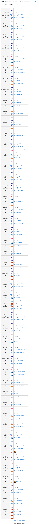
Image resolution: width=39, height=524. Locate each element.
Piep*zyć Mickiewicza (18, 481)
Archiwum (20, 520)
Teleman (2, 1)
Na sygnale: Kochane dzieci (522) (18, 50)
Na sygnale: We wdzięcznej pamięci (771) (19, 300)
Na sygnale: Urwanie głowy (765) (18, 154)
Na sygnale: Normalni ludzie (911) (18, 127)
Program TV (10, 1)
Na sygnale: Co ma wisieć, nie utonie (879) (19, 168)
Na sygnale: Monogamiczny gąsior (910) (18, 83)
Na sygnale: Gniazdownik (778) (17, 437)
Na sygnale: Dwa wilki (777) (17, 412)
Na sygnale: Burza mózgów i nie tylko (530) (19, 382)
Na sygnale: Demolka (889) (17, 407)
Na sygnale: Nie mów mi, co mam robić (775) (19, 374)
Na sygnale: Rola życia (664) (17, 511)
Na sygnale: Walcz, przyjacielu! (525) (18, 69)
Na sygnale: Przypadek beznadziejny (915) (19, 385)
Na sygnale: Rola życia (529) (17, 250)
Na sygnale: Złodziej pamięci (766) (18, 198)
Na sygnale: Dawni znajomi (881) (18, 212)
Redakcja (15, 520)
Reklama (17, 520)
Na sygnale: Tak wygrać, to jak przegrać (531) (19, 445)
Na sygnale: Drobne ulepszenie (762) (18, 105)
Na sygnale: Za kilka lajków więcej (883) (18, 360)
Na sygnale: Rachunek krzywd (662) (18, 264)
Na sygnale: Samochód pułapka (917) (18, 426)
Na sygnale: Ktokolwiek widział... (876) (18, 121)
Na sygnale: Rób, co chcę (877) (17, 124)
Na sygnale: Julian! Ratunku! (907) (18, 289)
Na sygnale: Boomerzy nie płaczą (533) (18, 503)
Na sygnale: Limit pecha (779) (17, 440)
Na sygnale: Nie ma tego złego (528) (18, 209)
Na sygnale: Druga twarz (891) (17, 9)
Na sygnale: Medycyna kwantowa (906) (18, 286)
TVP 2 (11, 80)
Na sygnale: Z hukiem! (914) (17, 176)
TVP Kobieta (11, 102)
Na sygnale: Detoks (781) (17, 467)
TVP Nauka (11, 9)
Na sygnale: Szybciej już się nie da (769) (18, 242)
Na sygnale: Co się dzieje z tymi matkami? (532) (19, 448)
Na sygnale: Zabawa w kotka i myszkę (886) (19, 272)
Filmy (20, 1)
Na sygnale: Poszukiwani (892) (17, 492)
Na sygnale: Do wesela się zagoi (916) (18, 423)
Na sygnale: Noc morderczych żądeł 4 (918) (19, 500)
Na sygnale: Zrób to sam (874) (17, 91)
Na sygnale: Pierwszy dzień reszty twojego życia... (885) (20, 149)
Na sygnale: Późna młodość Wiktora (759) (19, 25)
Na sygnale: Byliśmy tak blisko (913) (18, 245)
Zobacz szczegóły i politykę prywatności (30, 522)
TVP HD (12, 25)
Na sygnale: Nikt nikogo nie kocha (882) (18, 223)
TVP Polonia (11, 261)
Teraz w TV (16, 1)
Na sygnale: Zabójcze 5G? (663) (17, 514)
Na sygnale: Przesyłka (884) (17, 102)
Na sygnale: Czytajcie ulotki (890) (18, 434)
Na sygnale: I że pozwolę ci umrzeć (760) (19, 58)
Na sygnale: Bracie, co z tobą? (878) (18, 165)
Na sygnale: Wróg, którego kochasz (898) (19, 36)
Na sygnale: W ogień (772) (17, 341)
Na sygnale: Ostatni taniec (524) (18, 143)
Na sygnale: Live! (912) (16, 393)
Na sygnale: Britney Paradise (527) (18, 234)
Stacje (13, 1)
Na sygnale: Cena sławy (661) (17, 261)
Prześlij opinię (23, 520)
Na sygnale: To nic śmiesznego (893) (18, 14)
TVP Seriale (11, 20)
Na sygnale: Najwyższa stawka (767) (18, 201)
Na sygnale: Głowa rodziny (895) (18, 28)
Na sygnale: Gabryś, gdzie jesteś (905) (18, 283)
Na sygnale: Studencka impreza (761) (18, 61)
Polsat (11, 481)
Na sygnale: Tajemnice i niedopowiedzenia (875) (19, 72)
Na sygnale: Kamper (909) (17, 20)
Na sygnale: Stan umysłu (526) (17, 116)
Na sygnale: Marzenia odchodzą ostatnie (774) (19, 371)
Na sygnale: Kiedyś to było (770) (17, 297)
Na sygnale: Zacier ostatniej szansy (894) (19, 17)
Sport (22, 1)
